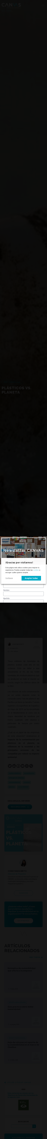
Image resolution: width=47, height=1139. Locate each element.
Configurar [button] (9, 578)
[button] (44, 539)
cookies (36, 570)
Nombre (6, 590)
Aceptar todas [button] (31, 578)
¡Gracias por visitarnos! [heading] (19, 562)
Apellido (6, 598)
